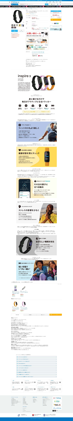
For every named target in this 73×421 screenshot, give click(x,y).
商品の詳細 (17, 314)
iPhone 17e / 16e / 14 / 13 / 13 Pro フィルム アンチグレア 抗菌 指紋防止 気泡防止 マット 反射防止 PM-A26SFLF (15, 293)
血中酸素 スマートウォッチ (15, 34)
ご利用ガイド (29, 0)
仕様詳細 (30, 314)
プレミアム (27, 380)
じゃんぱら (24, 410)
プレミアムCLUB (51, 0)
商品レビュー (43, 314)
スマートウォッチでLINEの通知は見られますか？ (25, 365)
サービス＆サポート (34, 0)
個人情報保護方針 (14, 399)
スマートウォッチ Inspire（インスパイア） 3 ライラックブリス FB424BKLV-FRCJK (24, 308)
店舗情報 (38, 0)
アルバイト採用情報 (25, 404)
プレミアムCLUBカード (46, 398)
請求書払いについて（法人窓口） (44, 0)
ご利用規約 (13, 398)
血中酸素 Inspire (14, 37)
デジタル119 (44, 404)
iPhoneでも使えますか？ (22, 363)
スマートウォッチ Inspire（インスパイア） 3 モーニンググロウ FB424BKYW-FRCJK (15, 308)
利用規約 (26, 0)
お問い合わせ (55, 0)
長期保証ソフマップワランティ (46, 399)
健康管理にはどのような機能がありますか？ (24, 372)
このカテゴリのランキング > (56, 26)
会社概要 (24, 399)
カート (59, 4)
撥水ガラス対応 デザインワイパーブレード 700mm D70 (24, 292)
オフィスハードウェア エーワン (27, 411)
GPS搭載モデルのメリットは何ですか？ (24, 374)
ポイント (39, 380)
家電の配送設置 (45, 405)
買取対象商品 (34, 399)
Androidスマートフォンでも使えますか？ (24, 361)
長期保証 (52, 380)
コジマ (24, 409)
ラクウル (34, 398)
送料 (13, 380)
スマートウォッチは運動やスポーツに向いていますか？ (26, 376)
